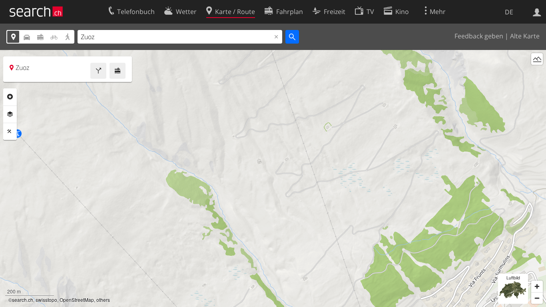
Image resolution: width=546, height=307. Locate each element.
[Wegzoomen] (537, 298)
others (103, 299)
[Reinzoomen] (537, 286)
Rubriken (10, 96)
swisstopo (46, 299)
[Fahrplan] (118, 71)
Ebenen (10, 114)
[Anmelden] (537, 11)
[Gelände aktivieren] (537, 59)
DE (509, 12)
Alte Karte (525, 36)
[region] (273, 178)
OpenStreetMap (77, 299)
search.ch (22, 299)
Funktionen (10, 131)
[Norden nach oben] (537, 74)
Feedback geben (478, 36)
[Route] (98, 71)
